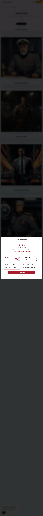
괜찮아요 (21, 275)
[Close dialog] (40, 239)
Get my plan (21, 272)
